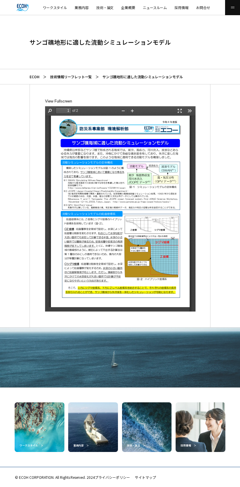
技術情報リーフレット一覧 (71, 76)
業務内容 (82, 7)
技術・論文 (105, 7)
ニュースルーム (155, 7)
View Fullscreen (58, 101)
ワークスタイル (55, 7)
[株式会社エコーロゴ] (7, 7)
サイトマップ (145, 477)
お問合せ (203, 7)
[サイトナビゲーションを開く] (232, 7)
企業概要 (128, 7)
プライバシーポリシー (112, 477)
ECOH (35, 76)
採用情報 (181, 7)
